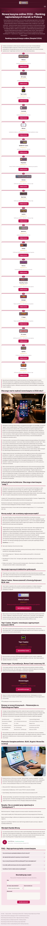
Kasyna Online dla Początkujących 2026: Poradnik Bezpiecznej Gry (15, 915)
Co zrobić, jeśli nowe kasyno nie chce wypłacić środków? (17, 865)
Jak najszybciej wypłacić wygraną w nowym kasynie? (16, 857)
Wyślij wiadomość (23, 902)
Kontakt (2, 913)
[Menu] (45, 6)
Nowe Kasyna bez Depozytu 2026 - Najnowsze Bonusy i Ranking (14, 917)
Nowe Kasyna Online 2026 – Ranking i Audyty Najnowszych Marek (26, 913)
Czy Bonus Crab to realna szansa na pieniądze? (14, 869)
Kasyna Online (8, 913)
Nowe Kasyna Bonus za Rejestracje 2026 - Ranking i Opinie (13, 919)
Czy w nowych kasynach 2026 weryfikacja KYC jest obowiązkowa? (19, 861)
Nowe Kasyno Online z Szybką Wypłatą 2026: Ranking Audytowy (15, 923)
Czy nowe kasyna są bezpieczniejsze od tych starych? (16, 853)
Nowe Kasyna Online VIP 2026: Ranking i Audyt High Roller (13, 921)
